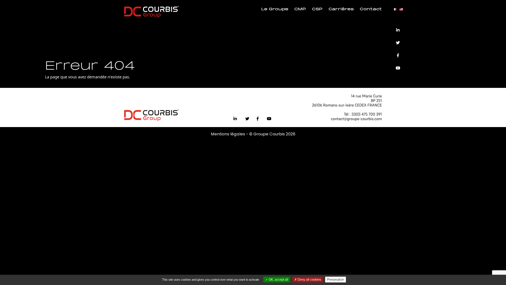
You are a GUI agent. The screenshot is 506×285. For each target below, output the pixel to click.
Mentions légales (228, 134)
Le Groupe (274, 9)
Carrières (341, 9)
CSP (317, 9)
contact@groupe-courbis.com (356, 118)
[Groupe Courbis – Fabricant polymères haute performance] (151, 11)
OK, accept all (278, 279)
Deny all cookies (309, 279)
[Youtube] (398, 68)
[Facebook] (398, 55)
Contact (371, 9)
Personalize (335, 279)
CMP (300, 9)
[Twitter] (398, 42)
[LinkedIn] (398, 30)
